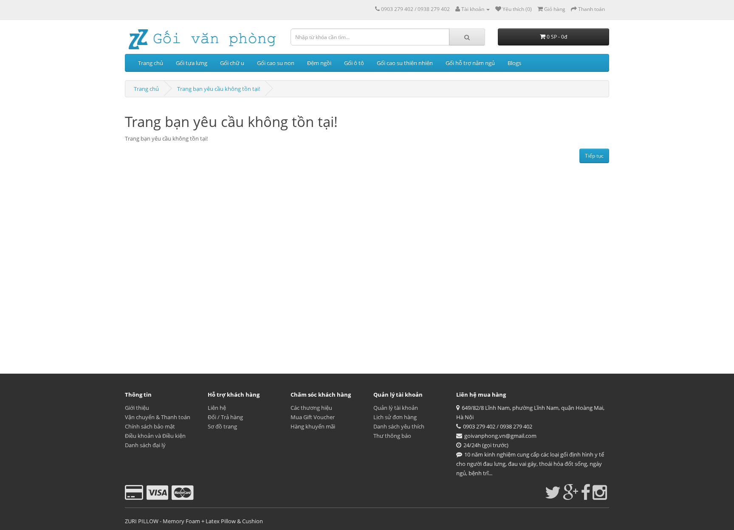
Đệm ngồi (319, 63)
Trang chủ (150, 63)
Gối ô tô (354, 63)
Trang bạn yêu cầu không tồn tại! (218, 89)
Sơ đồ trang (222, 426)
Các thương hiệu (311, 408)
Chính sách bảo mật (150, 426)
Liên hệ (217, 408)
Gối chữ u (232, 63)
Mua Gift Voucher (313, 417)
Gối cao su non (275, 63)
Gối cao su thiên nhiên (405, 63)
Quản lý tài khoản (395, 408)
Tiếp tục (594, 155)
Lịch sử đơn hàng (395, 417)
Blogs (514, 63)
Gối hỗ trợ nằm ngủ (470, 63)
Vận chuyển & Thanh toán (157, 417)
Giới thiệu (137, 408)
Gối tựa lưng (191, 63)
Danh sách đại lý (145, 445)
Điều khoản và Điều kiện (155, 436)
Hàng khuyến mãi (313, 426)
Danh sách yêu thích (398, 426)
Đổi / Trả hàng (225, 417)
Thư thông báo (392, 436)
